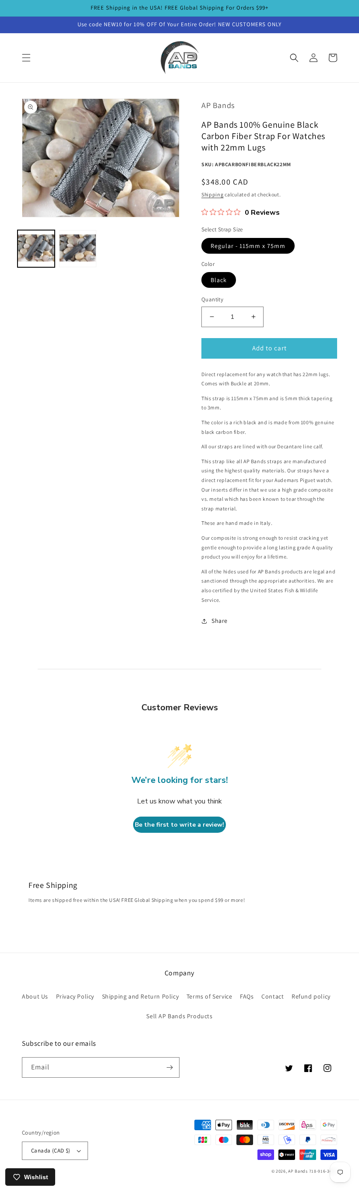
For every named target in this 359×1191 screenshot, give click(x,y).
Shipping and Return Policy (140, 996)
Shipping (212, 194)
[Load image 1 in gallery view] (36, 248)
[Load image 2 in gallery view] (77, 248)
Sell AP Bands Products (179, 1016)
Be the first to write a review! (179, 825)
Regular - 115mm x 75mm (248, 246)
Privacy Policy (75, 996)
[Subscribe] (169, 1067)
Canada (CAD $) (50, 1150)
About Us (35, 996)
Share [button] (219, 621)
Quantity (212, 299)
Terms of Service (209, 996)
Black (219, 280)
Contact (272, 996)
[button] (26, 57)
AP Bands (298, 1171)
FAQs (246, 996)
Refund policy (311, 996)
